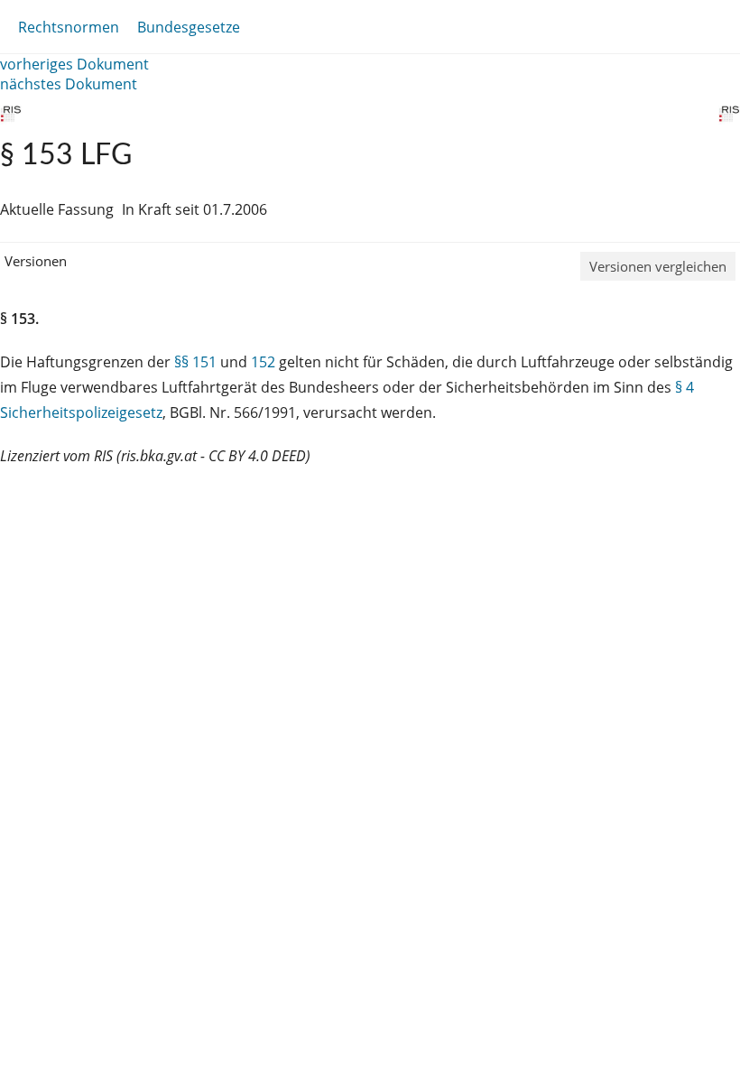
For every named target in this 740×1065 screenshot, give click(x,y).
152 (263, 362)
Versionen (36, 261)
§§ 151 (195, 362)
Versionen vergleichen (657, 266)
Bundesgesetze (188, 27)
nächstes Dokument (68, 84)
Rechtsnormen (68, 27)
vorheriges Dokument (74, 64)
